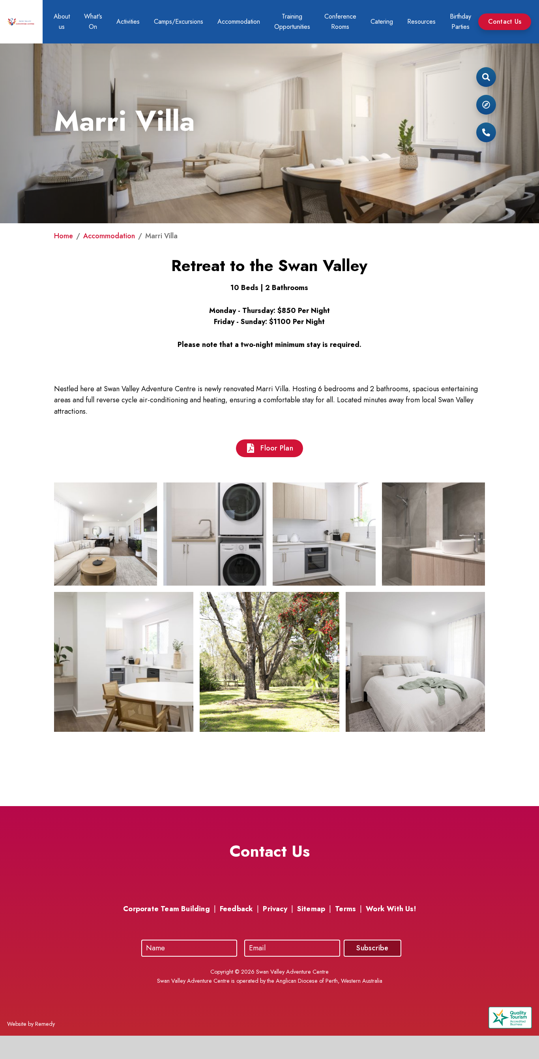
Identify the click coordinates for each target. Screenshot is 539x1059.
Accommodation (238, 21)
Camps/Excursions (178, 21)
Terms (345, 909)
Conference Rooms (340, 21)
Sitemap (311, 909)
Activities (128, 21)
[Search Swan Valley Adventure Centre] (486, 79)
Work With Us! (391, 909)
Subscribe (372, 948)
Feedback (236, 909)
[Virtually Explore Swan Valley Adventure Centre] (486, 107)
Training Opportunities (292, 21)
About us (62, 21)
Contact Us (505, 21)
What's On (93, 21)
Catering (382, 21)
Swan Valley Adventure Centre (292, 972)
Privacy (275, 909)
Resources (421, 21)
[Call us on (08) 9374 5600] (486, 134)
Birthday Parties (460, 21)
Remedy (45, 1024)
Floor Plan (276, 448)
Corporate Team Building (166, 909)
